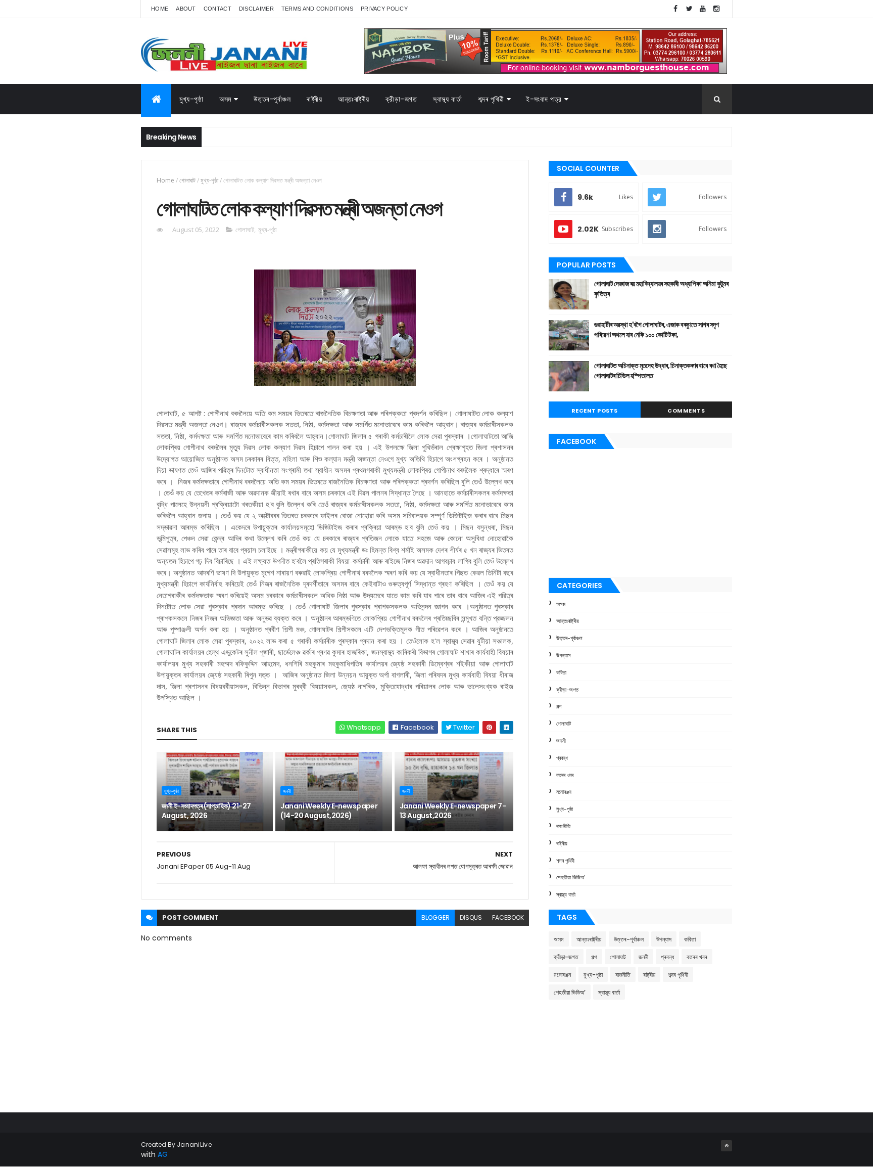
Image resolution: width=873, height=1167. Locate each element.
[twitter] (689, 9)
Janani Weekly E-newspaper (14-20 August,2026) (328, 811)
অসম (225, 99)
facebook (508, 917)
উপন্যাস (563, 655)
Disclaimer (256, 9)
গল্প (558, 706)
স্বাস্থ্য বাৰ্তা (447, 99)
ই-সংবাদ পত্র (544, 99)
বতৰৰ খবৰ (564, 775)
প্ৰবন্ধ (562, 758)
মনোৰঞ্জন (563, 792)
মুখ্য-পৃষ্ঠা (191, 99)
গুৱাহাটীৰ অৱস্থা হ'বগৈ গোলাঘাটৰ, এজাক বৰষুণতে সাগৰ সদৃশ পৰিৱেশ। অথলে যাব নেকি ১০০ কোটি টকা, (656, 330)
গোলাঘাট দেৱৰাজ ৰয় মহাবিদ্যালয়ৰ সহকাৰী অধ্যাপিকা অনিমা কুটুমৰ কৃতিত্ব (661, 289)
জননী (287, 790)
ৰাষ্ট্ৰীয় (314, 99)
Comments (686, 411)
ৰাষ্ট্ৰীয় (561, 843)
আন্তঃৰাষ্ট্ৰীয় (567, 621)
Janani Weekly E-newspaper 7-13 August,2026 (453, 811)
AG (163, 1154)
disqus (471, 917)
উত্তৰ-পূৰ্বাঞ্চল (272, 99)
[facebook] (675, 9)
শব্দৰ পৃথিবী (565, 861)
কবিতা (561, 672)
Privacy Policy (384, 9)
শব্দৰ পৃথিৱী (491, 99)
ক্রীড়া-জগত (401, 99)
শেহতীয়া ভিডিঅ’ (570, 877)
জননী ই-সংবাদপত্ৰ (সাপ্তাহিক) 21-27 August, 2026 (206, 811)
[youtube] (702, 9)
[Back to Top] (726, 1145)
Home (159, 9)
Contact (217, 9)
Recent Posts (594, 411)
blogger (435, 917)
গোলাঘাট (187, 180)
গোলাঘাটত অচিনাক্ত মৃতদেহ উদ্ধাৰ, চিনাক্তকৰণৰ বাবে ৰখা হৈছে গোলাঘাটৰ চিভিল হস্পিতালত (660, 371)
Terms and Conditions (317, 9)
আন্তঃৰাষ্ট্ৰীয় (353, 99)
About (186, 9)
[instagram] (716, 9)
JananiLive (194, 1144)
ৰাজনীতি (563, 826)
